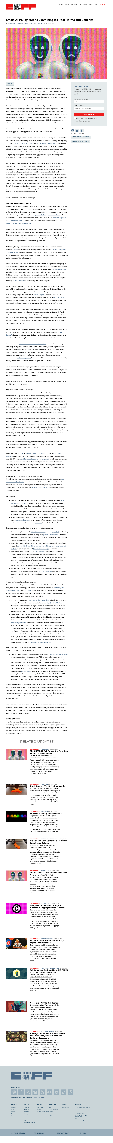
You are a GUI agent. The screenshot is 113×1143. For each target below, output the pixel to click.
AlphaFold (55, 532)
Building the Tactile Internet (41, 642)
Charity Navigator (38, 1097)
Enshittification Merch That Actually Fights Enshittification (47, 941)
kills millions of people (41, 549)
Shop (96, 4)
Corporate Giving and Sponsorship (81, 1115)
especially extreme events (41, 487)
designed (28, 590)
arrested (56, 218)
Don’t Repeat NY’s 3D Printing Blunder (48, 786)
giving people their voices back (39, 600)
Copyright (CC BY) (18, 1133)
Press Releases (53, 1109)
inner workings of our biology (23, 143)
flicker (49, 1092)
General (13, 1107)
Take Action (83, 4)
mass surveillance (54, 215)
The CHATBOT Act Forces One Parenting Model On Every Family (49, 752)
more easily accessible (18, 623)
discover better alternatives (35, 453)
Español (10, 84)
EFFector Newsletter (55, 1118)
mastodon (14, 1092)
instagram (28, 1092)
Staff (25, 1120)
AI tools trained (18, 280)
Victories (26, 1111)
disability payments (13, 223)
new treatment (40, 551)
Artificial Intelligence (80, 141)
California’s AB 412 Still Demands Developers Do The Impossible (45, 1004)
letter (38, 888)
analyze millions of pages (59, 654)
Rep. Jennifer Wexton (54, 603)
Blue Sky (35, 1092)
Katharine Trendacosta (24, 23)
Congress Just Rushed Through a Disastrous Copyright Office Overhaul (47, 906)
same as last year (44, 1019)
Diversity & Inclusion (29, 1122)
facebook (21, 1092)
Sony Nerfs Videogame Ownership (46, 813)
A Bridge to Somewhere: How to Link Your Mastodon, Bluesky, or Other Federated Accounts (47, 1035)
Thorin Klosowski (48, 1031)
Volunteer (26, 1109)
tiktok (63, 1092)
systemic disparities (59, 269)
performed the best (23, 520)
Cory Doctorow (47, 938)
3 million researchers (50, 535)
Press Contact (66, 1107)
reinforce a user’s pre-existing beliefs (32, 344)
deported (63, 218)
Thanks (83, 1133)
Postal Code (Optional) (80, 99)
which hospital (39, 295)
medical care (26, 223)
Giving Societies (79, 1113)
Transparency (40, 1113)
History (26, 1113)
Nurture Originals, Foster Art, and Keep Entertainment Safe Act (42, 977)
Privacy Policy (63, 1133)
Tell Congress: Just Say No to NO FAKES (49, 970)
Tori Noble (11, 23)
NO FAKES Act (38, 877)
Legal (12, 1109)
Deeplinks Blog (35, 749)
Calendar (26, 1107)
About (61, 4)
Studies (15, 249)
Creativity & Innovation (80, 137)
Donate (102, 4)
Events (51, 1111)
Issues (67, 4)
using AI (20, 453)
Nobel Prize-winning (38, 532)
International (40, 1115)
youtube (42, 1092)
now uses (38, 523)
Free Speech (40, 1107)
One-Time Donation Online (82, 1111)
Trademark (39, 1133)
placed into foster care (14, 220)
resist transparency (24, 358)
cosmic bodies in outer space (46, 143)
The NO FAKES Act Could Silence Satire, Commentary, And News (48, 874)
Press (12, 1115)
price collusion (40, 215)
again (50, 1007)
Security (13, 1111)
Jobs (25, 1118)
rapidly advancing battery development (35, 459)
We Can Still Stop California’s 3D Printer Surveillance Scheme (48, 842)
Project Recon (26, 671)
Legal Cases (52, 1113)
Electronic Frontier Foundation (21, 8)
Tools (91, 4)
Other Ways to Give (80, 1120)
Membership (14, 1113)
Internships (27, 1115)
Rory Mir (45, 784)
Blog (50, 1107)
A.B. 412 (41, 1009)
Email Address (78, 105)
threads (70, 1092)
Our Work (74, 4)
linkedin (56, 1092)
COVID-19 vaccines (45, 571)
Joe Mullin (46, 749)
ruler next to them (59, 297)
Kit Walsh (39, 23)
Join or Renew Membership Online (82, 1108)
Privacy (39, 1109)
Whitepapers (53, 1115)
